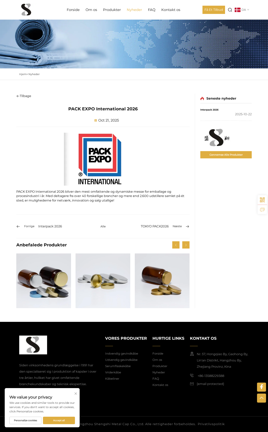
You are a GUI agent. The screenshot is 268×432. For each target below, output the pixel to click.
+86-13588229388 (210, 376)
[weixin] (262, 200)
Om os (91, 10)
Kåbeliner (112, 378)
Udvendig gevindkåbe (121, 360)
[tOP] (261, 398)
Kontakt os (170, 10)
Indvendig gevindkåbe (121, 353)
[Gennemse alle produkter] (226, 138)
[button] (176, 245)
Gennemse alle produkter (226, 154)
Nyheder (134, 10)
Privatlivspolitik (211, 424)
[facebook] (261, 387)
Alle (103, 226)
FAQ (151, 10)
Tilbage (25, 96)
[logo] (26, 9)
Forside (73, 10)
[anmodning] (262, 209)
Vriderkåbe (113, 372)
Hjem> (23, 74)
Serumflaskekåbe (118, 366)
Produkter (112, 10)
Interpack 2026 (209, 109)
